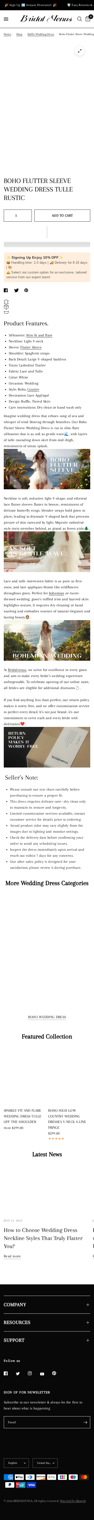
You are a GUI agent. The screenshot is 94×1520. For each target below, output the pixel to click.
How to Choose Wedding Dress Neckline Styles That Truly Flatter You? (43, 1238)
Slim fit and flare (39, 335)
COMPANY (15, 1304)
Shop (19, 34)
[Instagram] (33, 1373)
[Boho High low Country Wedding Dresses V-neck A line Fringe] (69, 1076)
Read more (12, 1256)
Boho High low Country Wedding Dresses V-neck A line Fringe (67, 1118)
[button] (47, 232)
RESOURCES (17, 1322)
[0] (87, 19)
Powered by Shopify (73, 1501)
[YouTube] (45, 1373)
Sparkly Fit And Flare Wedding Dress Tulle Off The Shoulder (22, 1116)
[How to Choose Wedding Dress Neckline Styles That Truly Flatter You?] (47, 1189)
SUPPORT (14, 1340)
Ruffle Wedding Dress (41, 34)
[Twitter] (21, 1373)
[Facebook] (9, 1373)
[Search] (79, 19)
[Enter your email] (85, 1422)
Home (7, 34)
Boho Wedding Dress (47, 1017)
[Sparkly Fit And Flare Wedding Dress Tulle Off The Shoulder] (25, 1076)
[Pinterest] (57, 1373)
